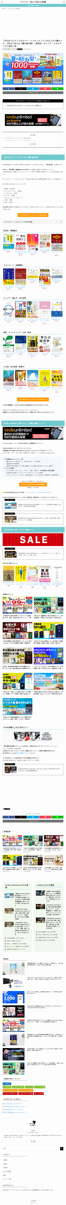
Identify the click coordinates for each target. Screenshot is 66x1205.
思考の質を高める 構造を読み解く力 (20, 252)
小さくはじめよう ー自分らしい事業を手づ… (20, 352)
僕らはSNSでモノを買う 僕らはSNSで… (33, 354)
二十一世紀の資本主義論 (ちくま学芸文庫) (57, 583)
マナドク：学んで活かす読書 (33, 2)
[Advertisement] (33, 22)
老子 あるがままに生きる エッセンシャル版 (8, 583)
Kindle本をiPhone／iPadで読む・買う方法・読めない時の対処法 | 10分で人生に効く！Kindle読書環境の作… (39, 769)
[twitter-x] (32, 1141)
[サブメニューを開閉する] (61, 1175)
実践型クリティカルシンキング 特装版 (33, 252)
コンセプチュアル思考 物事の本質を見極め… (45, 250)
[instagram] (34, 1141)
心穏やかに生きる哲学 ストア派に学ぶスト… (45, 388)
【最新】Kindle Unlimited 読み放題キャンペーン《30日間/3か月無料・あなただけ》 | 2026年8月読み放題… (39, 505)
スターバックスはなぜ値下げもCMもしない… (56, 354)
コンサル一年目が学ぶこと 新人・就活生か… (8, 286)
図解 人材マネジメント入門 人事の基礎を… (57, 280)
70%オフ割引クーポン (22, 753)
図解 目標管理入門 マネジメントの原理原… (32, 280)
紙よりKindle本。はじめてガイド (13, 1103)
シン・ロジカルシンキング (57, 253)
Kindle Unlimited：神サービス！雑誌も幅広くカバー (21, 140)
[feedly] (35, 1201)
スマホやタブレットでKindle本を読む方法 (39, 492)
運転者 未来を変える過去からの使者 (8, 388)
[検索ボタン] (64, 2)
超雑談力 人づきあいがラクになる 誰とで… (20, 319)
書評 (4, 1175)
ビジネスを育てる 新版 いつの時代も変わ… (8, 354)
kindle (5, 1164)
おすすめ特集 (7, 1171)
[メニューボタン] (2, 2)
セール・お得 (7, 1179)
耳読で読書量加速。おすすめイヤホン (15, 1112)
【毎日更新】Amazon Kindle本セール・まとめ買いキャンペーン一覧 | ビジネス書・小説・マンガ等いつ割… (39, 554)
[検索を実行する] (61, 1148)
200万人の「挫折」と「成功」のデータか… (8, 319)
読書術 (5, 1160)
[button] (9, 88)
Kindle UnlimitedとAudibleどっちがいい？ (16, 1106)
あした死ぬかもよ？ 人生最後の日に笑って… (57, 318)
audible (5, 1167)
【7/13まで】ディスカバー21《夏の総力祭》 (18, 138)
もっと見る (33, 144)
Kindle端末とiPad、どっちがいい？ (14, 1109)
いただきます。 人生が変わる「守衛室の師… (32, 319)
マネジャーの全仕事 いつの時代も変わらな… (20, 286)
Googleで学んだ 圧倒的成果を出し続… (44, 286)
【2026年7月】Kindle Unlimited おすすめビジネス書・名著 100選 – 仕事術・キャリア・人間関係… (39, 519)
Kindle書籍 (20, 49)
